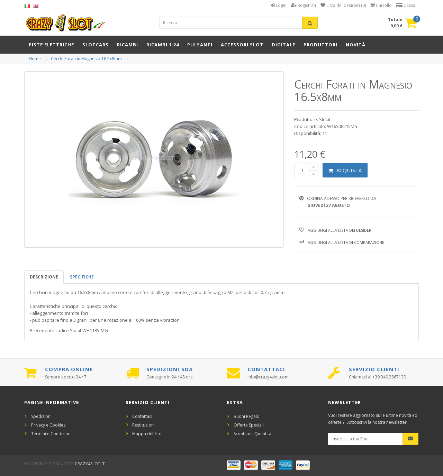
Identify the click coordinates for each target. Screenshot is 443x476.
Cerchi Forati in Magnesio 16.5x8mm (86, 59)
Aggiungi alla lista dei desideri (340, 230)
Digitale (283, 45)
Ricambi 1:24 (162, 45)
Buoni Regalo (247, 416)
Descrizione (44, 277)
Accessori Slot (242, 45)
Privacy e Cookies (48, 425)
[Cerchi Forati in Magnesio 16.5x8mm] (154, 159)
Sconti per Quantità (252, 434)
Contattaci (142, 416)
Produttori (320, 45)
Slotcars (95, 45)
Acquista (349, 170)
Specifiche (82, 277)
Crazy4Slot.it (90, 464)
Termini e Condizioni (51, 434)
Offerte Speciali (249, 425)
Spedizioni (41, 416)
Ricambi (127, 45)
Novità (355, 45)
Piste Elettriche (51, 45)
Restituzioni (143, 425)
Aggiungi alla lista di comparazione (346, 242)
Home (35, 59)
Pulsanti (200, 45)
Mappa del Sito (147, 434)
